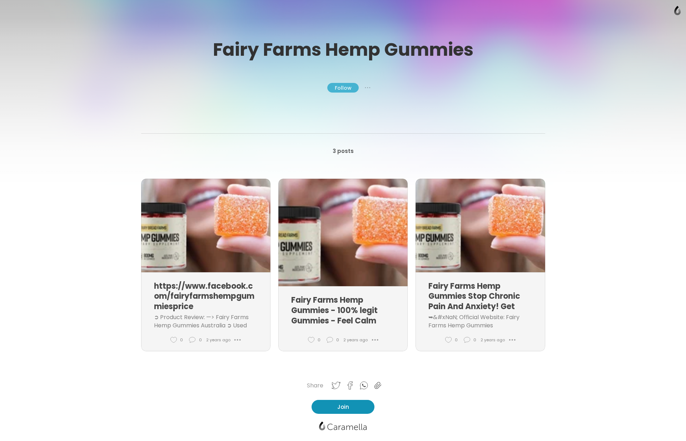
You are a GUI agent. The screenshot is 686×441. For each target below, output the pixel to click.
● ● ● (368, 87)
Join (343, 407)
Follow (343, 87)
